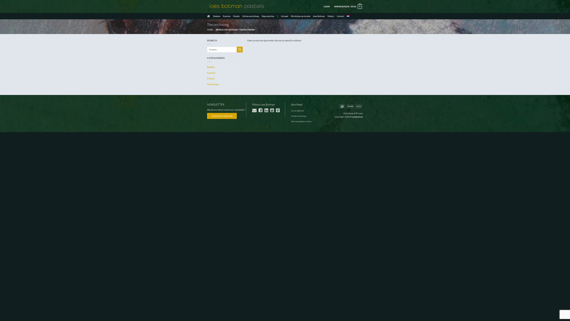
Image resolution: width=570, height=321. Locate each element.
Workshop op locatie (300, 16)
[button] (327, 6)
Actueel (284, 16)
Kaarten (226, 16)
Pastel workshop (298, 116)
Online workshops (250, 16)
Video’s (330, 16)
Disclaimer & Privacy (353, 113)
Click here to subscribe (221, 116)
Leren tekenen (297, 110)
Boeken (216, 16)
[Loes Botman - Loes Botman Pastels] (236, 6)
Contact (340, 16)
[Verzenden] (240, 49)
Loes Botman (319, 16)
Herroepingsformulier (301, 121)
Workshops (213, 84)
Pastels (236, 16)
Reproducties (268, 16)
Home (210, 30)
